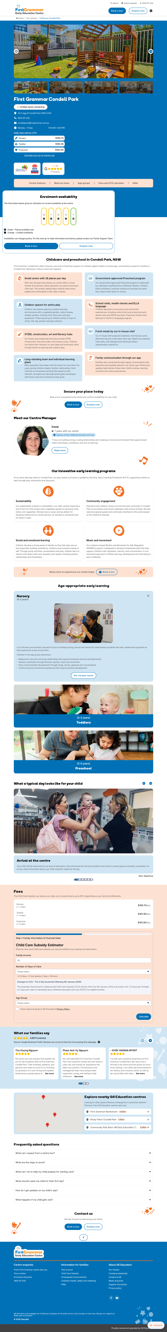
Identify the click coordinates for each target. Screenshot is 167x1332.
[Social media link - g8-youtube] (117, 1297)
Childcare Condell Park (49, 18)
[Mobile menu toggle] (151, 10)
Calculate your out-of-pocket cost (39, 155)
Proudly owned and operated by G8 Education (132, 1328)
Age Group (21, 998)
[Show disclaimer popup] (98, 1042)
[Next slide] (150, 1040)
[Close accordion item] (148, 595)
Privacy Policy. (63, 1009)
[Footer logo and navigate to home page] (29, 1251)
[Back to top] (83, 1237)
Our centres (31, 18)
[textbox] (83, 971)
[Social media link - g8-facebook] (111, 1297)
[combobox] (83, 971)
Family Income (23, 955)
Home (21, 18)
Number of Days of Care (28, 966)
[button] (16, 51)
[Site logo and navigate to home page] (45, 9)
